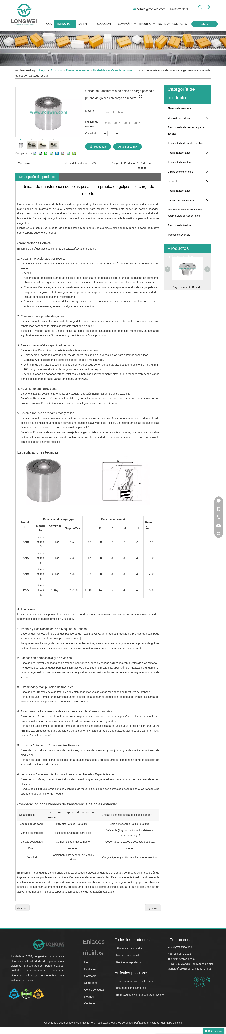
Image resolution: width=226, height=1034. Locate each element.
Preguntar (100, 146)
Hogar (87, 962)
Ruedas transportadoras (181, 200)
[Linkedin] (208, 979)
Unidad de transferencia (180, 171)
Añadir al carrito (127, 146)
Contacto (89, 1003)
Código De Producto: (123, 163)
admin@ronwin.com (151, 9)
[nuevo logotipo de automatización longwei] (50, 944)
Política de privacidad (147, 1022)
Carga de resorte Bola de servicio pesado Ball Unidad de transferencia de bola (187, 287)
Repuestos (173, 181)
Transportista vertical (179, 234)
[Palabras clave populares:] (200, 7)
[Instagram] (202, 984)
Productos (90, 969)
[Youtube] (196, 979)
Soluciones (90, 982)
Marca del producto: (76, 163)
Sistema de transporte (179, 108)
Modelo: (22, 163)
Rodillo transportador (179, 152)
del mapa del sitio (171, 1022)
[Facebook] (202, 979)
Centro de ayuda (94, 989)
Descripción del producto (37, 177)
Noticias (89, 996)
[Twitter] (196, 984)
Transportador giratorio (180, 162)
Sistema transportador (129, 948)
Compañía (90, 976)
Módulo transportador (179, 118)
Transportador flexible (179, 225)
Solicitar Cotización (204, 25)
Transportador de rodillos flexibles (186, 143)
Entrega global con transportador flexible (140, 994)
